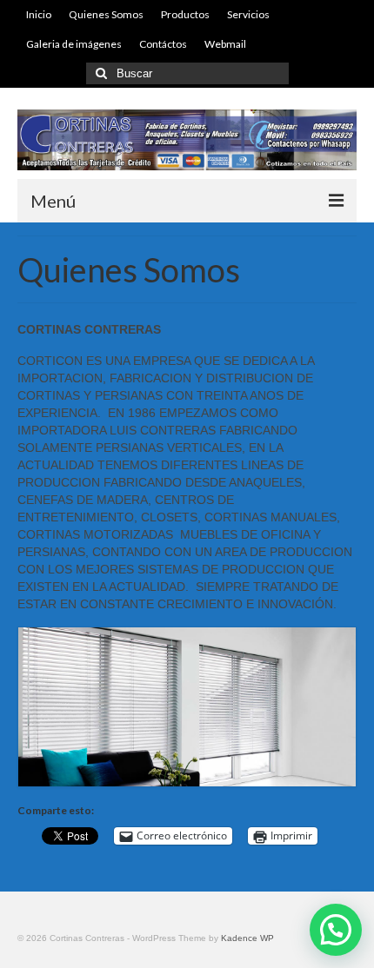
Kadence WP (247, 938)
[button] (336, 930)
